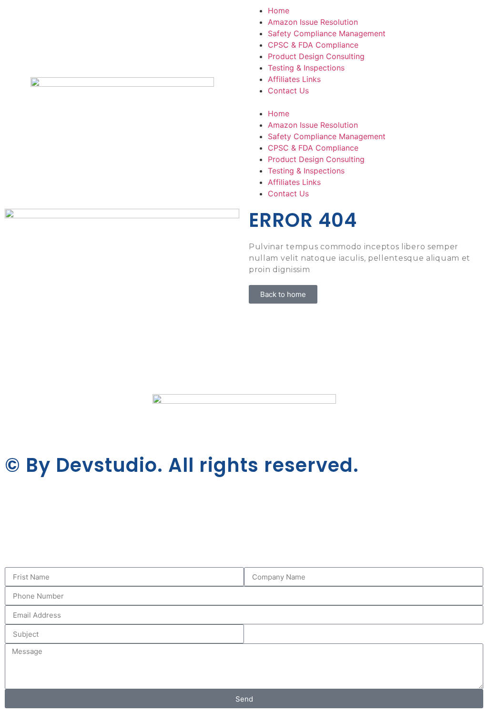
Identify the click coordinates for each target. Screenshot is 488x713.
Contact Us (288, 90)
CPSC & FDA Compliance (313, 45)
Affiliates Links (294, 79)
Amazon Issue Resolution (313, 22)
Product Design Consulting (316, 56)
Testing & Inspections (306, 67)
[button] (366, 102)
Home (278, 10)
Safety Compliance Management (327, 33)
